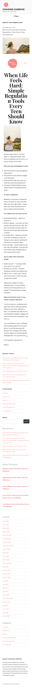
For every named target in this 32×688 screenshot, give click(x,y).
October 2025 (7, 542)
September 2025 (8, 546)
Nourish (5, 400)
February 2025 (7, 563)
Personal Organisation (9, 404)
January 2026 (7, 539)
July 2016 (5, 605)
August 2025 (6, 549)
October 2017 (7, 574)
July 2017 (5, 581)
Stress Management (9, 407)
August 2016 (6, 602)
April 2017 (6, 591)
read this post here (9, 504)
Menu (17, 16)
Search (5, 417)
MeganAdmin (7, 468)
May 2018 (5, 567)
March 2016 (6, 616)
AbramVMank (7, 486)
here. (8, 319)
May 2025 (6, 553)
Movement (6, 397)
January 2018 (6, 570)
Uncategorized (7, 411)
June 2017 (6, 584)
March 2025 (6, 560)
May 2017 (5, 588)
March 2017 (6, 595)
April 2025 (6, 556)
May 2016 (5, 612)
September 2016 (8, 598)
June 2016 (6, 609)
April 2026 (6, 528)
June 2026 (6, 521)
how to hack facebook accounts (13, 495)
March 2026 (6, 532)
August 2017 (6, 577)
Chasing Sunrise (14, 9)
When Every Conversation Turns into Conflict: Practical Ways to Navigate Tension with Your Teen (16, 366)
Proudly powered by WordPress (11, 684)
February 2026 (7, 535)
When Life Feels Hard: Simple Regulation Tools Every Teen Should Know (14, 32)
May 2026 (6, 525)
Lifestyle (5, 393)
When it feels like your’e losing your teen (15, 371)
